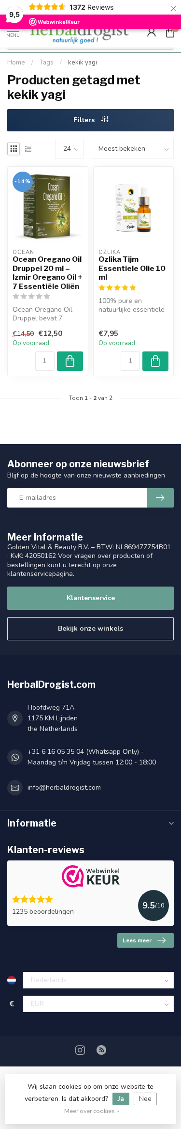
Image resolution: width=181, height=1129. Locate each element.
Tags (47, 62)
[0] (170, 32)
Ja (121, 1098)
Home (16, 62)
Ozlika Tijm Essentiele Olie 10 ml (132, 268)
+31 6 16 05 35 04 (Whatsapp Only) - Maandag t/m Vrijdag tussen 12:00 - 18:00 (92, 757)
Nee (145, 1098)
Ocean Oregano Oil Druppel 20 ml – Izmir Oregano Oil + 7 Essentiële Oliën (47, 272)
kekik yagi (82, 62)
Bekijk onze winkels (90, 628)
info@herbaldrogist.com (64, 787)
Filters (85, 120)
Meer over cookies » (91, 1111)
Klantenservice (91, 598)
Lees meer (137, 940)
